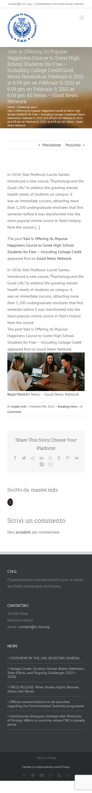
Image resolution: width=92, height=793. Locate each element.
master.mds (18, 406)
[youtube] (42, 775)
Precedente (51, 144)
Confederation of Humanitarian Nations (59, 4)
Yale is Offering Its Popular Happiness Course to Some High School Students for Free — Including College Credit (44, 245)
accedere (23, 532)
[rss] (59, 775)
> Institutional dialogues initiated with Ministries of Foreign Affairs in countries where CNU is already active (46, 720)
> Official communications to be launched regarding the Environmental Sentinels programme (45, 704)
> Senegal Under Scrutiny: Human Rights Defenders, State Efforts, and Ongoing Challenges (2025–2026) (45, 672)
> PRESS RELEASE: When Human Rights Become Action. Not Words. (43, 689)
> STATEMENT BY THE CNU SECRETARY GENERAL (43, 658)
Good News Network (54, 258)
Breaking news (67, 406)
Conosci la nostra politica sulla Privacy (46, 767)
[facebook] (24, 775)
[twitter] (33, 775)
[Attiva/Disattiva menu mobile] (82, 17)
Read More (16, 394)
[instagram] (51, 775)
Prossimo (73, 144)
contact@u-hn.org (34, 626)
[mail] (68, 775)
